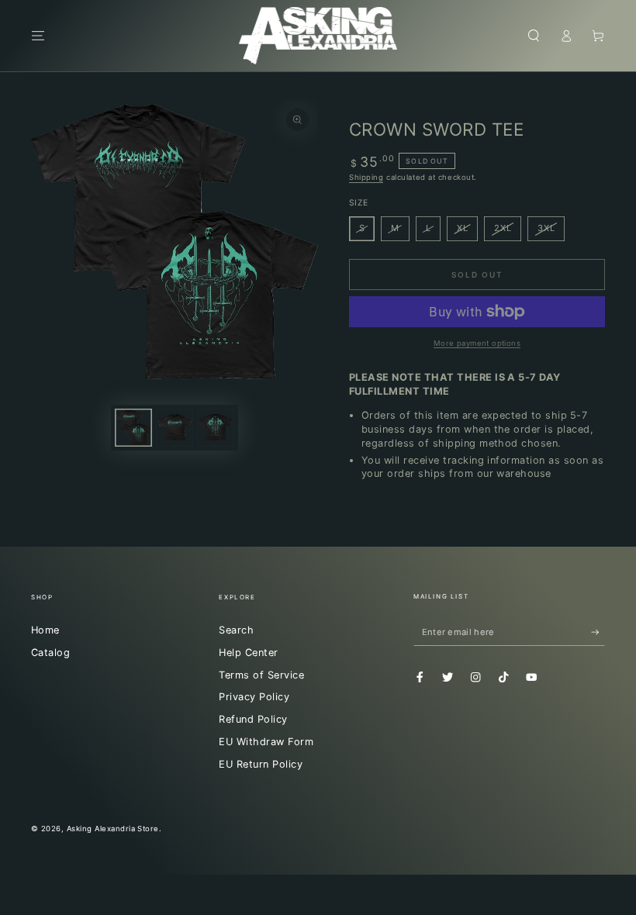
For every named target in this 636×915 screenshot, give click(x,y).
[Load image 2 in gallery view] (174, 428)
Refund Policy (253, 719)
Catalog (50, 652)
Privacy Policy (254, 697)
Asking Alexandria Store (113, 828)
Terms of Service (261, 675)
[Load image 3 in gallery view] (215, 428)
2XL (502, 228)
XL (462, 228)
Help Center (248, 652)
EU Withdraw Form (266, 742)
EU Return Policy (260, 764)
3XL (546, 228)
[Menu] (38, 35)
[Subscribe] (598, 631)
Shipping (366, 177)
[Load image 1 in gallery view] (133, 428)
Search (236, 630)
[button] (533, 35)
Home (45, 630)
